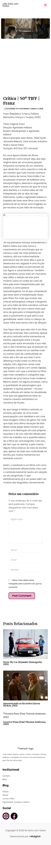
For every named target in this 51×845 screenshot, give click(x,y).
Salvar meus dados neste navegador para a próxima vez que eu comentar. (25, 583)
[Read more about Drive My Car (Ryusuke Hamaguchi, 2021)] (25, 644)
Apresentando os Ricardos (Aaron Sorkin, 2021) (21, 704)
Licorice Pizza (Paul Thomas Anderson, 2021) (24, 723)
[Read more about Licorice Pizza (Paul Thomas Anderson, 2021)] (25, 715)
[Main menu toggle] (45, 5)
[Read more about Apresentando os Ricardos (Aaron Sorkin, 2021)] (25, 685)
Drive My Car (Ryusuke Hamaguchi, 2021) (22, 663)
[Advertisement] (25, 65)
